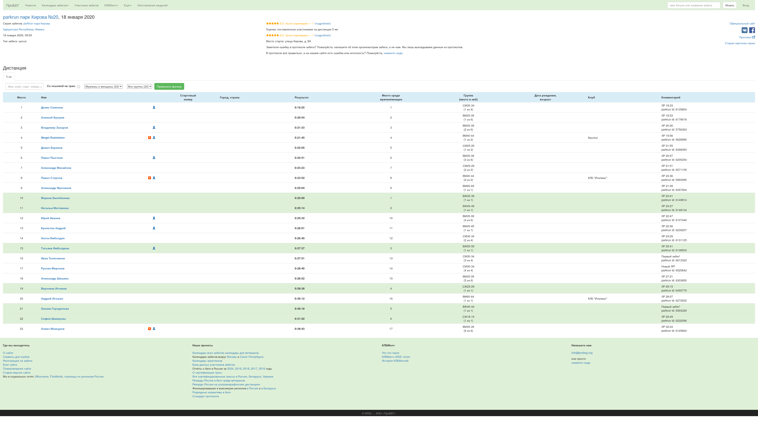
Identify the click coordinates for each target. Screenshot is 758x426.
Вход (746, 5)
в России (252, 388)
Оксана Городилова (55, 308)
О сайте (8, 353)
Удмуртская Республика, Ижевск (23, 29)
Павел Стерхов (51, 178)
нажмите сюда (393, 53)
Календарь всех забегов (208, 353)
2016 (262, 368)
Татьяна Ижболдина (55, 248)
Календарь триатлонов (207, 360)
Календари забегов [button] (54, 5)
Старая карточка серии (740, 43)
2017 (254, 368)
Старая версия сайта (16, 372)
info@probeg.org (582, 353)
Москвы (232, 357)
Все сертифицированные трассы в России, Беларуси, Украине (232, 376)
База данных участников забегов (213, 364)
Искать (729, 5)
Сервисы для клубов (16, 357)
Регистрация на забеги (17, 360)
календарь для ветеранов (242, 353)
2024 (230, 368)
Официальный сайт (742, 23)
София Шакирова (53, 318)
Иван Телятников (53, 258)
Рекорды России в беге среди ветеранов (218, 380)
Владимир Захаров (54, 127)
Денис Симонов (52, 107)
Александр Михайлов (56, 168)
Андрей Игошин (52, 298)
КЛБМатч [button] (110, 5)
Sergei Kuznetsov (53, 137)
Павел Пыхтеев (52, 158)
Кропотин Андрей (53, 228)
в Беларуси (268, 388)
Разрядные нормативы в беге (211, 392)
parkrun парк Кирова (36, 23)
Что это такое (390, 353)
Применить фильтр (169, 86)
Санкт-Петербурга (252, 357)
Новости (30, 5)
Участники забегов (87, 5)
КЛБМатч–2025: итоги (396, 357)
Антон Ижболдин (53, 238)
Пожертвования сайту (17, 368)
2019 (238, 368)
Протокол (745, 37)
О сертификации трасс (207, 372)
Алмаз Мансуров (53, 329)
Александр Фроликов (56, 188)
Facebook (56, 376)
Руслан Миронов (53, 268)
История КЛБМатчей (395, 360)
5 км (9, 76)
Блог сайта (10, 364)
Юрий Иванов (50, 218)
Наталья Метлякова (55, 208)
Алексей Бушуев (52, 117)
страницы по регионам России (84, 376)
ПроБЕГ (12, 5)
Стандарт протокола (205, 396)
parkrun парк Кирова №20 (30, 16)
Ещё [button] (127, 5)
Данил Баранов (52, 147)
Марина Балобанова (55, 198)
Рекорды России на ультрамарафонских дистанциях (226, 384)
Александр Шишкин (54, 278)
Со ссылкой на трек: (61, 86)
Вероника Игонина (54, 288)
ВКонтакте (42, 376)
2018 (246, 368)
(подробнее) (323, 23)
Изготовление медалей (153, 5)
